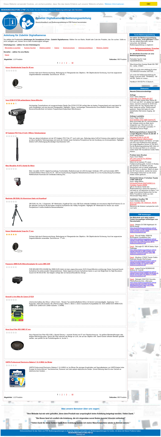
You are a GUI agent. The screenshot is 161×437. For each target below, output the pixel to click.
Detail (132, 225)
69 (72, 63)
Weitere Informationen (114, 3)
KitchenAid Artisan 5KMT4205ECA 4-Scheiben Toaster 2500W (142, 184)
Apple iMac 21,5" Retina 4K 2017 (141, 98)
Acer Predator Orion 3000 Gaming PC (143, 120)
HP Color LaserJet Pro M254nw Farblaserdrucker (140, 159)
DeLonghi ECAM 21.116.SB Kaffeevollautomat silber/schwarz (141, 138)
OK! (148, 3)
